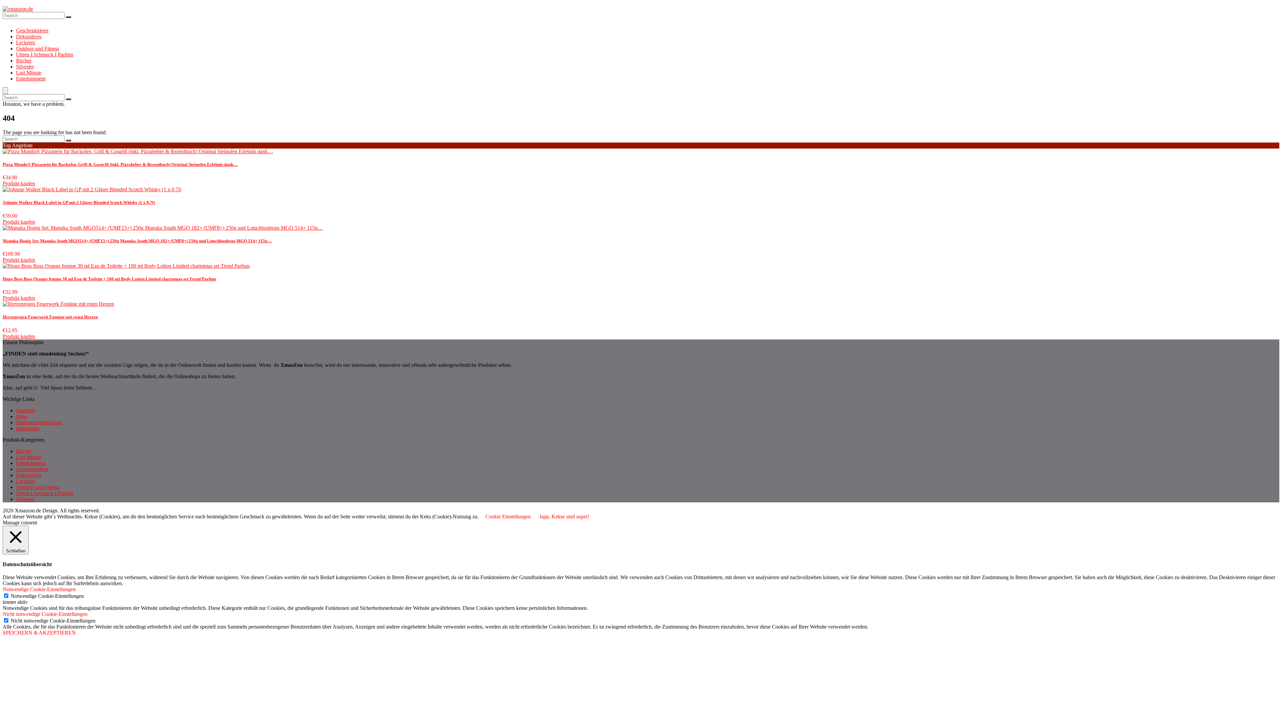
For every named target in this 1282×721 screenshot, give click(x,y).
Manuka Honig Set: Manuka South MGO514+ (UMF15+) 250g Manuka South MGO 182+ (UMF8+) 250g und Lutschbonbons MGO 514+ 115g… (137, 240)
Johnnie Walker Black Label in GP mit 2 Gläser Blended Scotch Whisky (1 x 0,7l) (79, 202)
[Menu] (5, 90)
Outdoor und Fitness (37, 48)
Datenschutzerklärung (39, 422)
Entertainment (30, 78)
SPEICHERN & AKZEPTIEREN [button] (39, 633)
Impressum (27, 428)
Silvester (25, 66)
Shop (21, 416)
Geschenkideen (32, 30)
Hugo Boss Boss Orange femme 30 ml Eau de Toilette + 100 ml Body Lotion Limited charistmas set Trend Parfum (109, 278)
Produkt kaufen (19, 183)
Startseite (25, 410)
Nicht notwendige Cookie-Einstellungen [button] (45, 614)
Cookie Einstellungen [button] (508, 516)
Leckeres (25, 42)
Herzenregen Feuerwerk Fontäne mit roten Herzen (50, 316)
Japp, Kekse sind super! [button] (564, 516)
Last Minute (28, 72)
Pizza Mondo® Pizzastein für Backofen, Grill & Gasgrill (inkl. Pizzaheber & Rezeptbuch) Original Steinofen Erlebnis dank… (120, 164)
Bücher (23, 60)
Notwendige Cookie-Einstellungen (47, 596)
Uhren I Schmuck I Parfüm (44, 54)
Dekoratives (28, 36)
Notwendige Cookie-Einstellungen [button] (39, 589)
